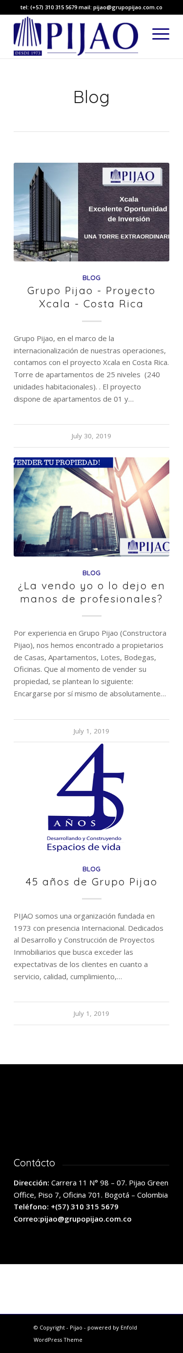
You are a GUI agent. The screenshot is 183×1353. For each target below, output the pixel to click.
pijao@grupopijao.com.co (86, 1219)
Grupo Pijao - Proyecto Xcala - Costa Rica (91, 297)
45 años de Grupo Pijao (92, 881)
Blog (91, 277)
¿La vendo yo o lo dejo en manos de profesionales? (91, 592)
